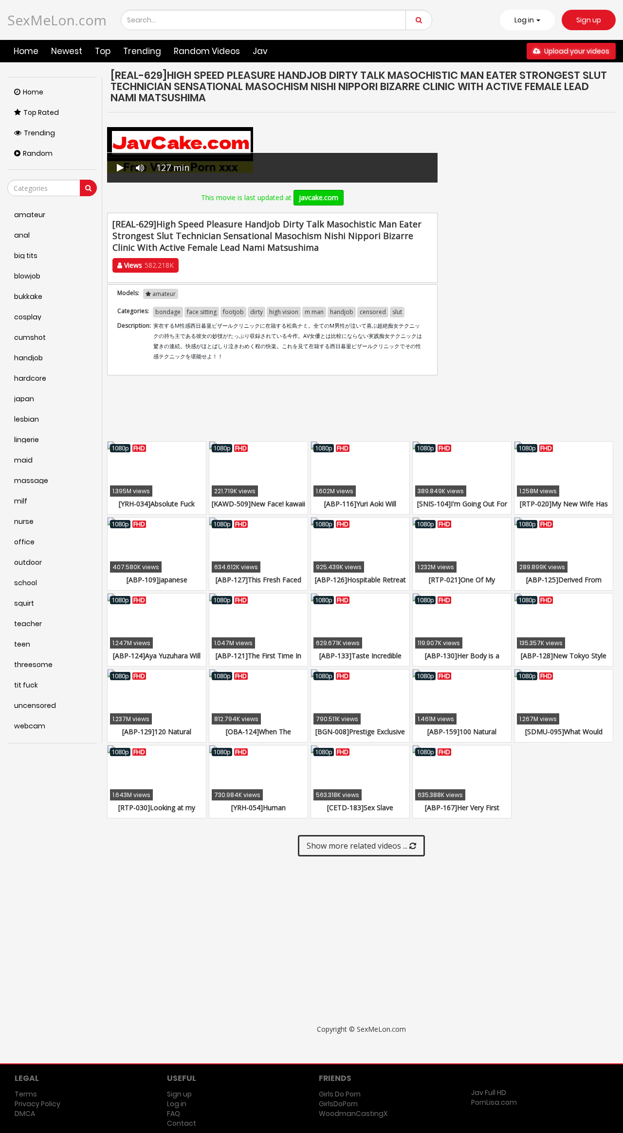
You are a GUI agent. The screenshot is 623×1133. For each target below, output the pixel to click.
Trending (142, 51)
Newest (66, 51)
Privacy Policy (37, 1104)
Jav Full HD (488, 1092)
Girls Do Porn (340, 1094)
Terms (26, 1094)
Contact (181, 1123)
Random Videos (207, 51)
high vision (283, 312)
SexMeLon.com (57, 20)
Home (26, 51)
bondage (168, 312)
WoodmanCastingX (353, 1113)
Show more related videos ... (358, 845)
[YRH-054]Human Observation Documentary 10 (258, 812)
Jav (260, 51)
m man (314, 312)
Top (102, 51)
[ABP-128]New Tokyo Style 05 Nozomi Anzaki (563, 660)
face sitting (202, 312)
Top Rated (41, 112)
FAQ (173, 1113)
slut (397, 312)
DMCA (25, 1113)
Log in (176, 1104)
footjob (233, 312)
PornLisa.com (494, 1102)
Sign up (588, 20)
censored (373, 312)
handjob (341, 312)
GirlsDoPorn (338, 1104)
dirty (256, 312)
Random (38, 153)
